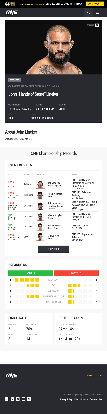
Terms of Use (96, 399)
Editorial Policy (81, 399)
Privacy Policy (66, 399)
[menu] (97, 12)
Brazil (62, 108)
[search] (88, 12)
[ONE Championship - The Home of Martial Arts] (11, 12)
